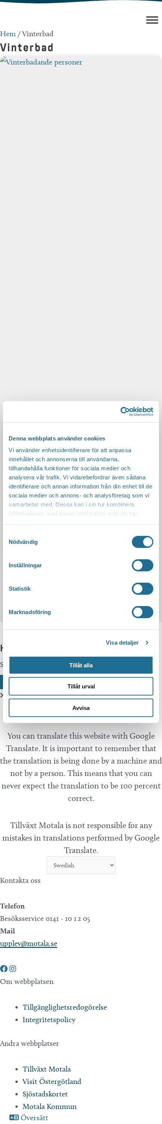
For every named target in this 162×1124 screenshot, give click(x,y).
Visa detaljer (122, 642)
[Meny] (152, 19)
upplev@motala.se (28, 943)
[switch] (142, 565)
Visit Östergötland (52, 1081)
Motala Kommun (49, 1106)
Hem (8, 33)
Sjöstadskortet (45, 1093)
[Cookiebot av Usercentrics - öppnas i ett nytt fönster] (120, 412)
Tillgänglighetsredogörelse (65, 1007)
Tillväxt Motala (47, 1068)
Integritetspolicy (49, 1019)
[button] (4, 968)
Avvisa (81, 707)
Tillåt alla (81, 665)
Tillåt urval (81, 686)
